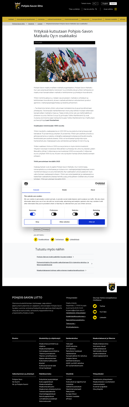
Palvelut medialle (111, 19)
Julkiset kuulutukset (54, 19)
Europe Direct (97, 19)
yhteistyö (46, 229)
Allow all (92, 222)
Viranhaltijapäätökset (47, 394)
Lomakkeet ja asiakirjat (48, 399)
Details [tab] (64, 190)
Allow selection (64, 222)
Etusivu (15, 338)
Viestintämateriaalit (71, 19)
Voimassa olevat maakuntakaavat (99, 347)
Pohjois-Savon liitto (18, 24)
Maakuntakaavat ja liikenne (104, 338)
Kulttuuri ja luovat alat (47, 366)
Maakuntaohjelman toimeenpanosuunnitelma (49, 350)
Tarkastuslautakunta (47, 391)
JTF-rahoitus (71, 349)
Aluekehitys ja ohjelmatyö (49, 338)
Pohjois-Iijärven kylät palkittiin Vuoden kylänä (54, 257)
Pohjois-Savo (17, 379)
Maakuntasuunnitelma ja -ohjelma (49, 345)
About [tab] (93, 190)
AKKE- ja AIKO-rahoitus (75, 363)
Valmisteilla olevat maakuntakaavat (100, 352)
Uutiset (11, 19)
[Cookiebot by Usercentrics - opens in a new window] (96, 183)
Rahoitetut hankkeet (74, 351)
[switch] (54, 214)
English (105, 3)
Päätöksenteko (45, 374)
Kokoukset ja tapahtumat (26, 19)
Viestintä (31, 24)
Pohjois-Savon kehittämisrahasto (73, 360)
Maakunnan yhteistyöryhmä (50, 389)
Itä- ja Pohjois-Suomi (20, 384)
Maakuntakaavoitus (100, 344)
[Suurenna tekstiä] (94, 3)
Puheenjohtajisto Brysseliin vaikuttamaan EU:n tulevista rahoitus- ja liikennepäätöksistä (63, 264)
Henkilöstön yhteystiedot (76, 313)
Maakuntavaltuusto (46, 387)
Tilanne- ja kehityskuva (47, 356)
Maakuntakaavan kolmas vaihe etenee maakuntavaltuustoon (60, 270)
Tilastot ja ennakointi (47, 353)
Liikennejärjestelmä (100, 356)
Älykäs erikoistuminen (47, 358)
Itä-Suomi (16, 382)
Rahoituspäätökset (46, 396)
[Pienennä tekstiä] (96, 3)
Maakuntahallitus (45, 384)
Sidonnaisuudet (45, 401)
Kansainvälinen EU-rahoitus (76, 356)
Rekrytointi (85, 19)
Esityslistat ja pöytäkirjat (48, 379)
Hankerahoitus (72, 338)
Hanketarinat (71, 353)
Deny (37, 222)
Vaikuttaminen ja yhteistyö (23, 374)
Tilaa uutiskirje (74, 9)
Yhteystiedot (98, 374)
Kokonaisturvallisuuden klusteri (48, 362)
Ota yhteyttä (98, 389)
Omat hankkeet (45, 368)
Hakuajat (69, 344)
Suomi (113, 3)
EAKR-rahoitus (71, 346)
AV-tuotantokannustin (74, 366)
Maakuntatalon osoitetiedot (104, 382)
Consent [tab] (36, 190)
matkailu (37, 229)
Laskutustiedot (99, 384)
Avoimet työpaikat (100, 387)
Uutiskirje (41, 19)
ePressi (122, 19)
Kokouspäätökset (46, 382)
